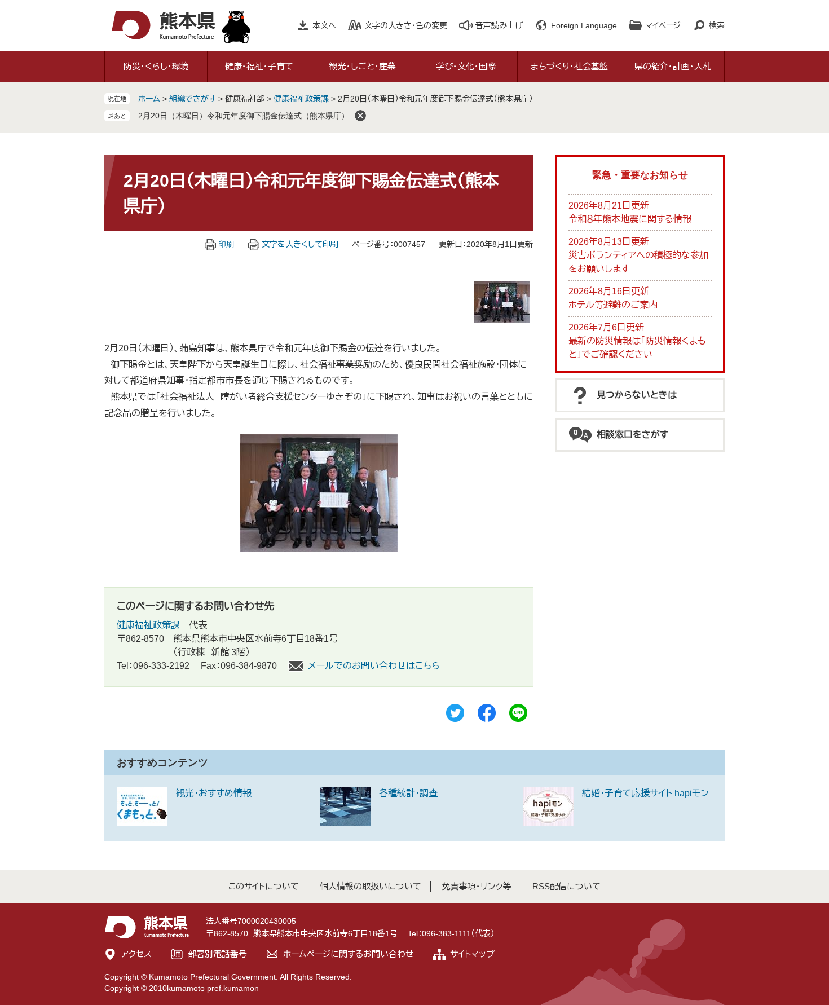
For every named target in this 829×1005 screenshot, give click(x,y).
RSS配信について (566, 886)
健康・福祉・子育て (259, 66)
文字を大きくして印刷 (300, 244)
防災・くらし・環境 (156, 66)
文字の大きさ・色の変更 (405, 25)
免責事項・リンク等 (476, 886)
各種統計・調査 (408, 793)
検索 (717, 25)
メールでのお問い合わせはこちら (374, 666)
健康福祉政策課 (301, 98)
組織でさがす (192, 98)
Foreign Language (584, 25)
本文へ (324, 25)
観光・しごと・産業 (362, 66)
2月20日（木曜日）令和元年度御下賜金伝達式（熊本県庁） (243, 115)
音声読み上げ (499, 25)
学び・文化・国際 (466, 66)
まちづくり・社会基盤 (569, 66)
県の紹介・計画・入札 (672, 66)
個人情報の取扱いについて (370, 886)
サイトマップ (472, 954)
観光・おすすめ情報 (214, 793)
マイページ (663, 25)
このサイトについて (263, 886)
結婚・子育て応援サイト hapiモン (645, 793)
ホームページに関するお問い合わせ (348, 954)
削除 (360, 115)
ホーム (149, 98)
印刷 (226, 244)
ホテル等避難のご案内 (613, 305)
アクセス (136, 954)
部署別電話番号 (217, 954)
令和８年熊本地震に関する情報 (629, 219)
